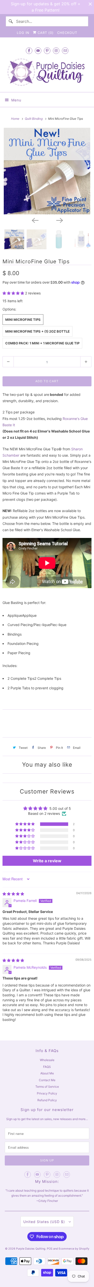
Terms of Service (47, 1086)
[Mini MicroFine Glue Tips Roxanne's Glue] (47, 171)
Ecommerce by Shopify (74, 1248)
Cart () (45, 33)
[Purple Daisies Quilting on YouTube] (38, 50)
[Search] (11, 21)
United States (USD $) (44, 1221)
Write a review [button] (47, 860)
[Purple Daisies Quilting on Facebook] (29, 50)
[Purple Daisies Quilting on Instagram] (56, 50)
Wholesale (47, 1060)
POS (49, 1248)
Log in (23, 33)
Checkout (67, 33)
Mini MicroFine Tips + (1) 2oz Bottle (37, 331)
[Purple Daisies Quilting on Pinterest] (47, 50)
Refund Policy (47, 1100)
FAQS (47, 1067)
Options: (9, 309)
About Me (47, 1073)
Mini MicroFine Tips (23, 320)
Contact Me (47, 1080)
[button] (14, 293)
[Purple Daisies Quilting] (47, 72)
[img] (13, 894)
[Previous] (34, 219)
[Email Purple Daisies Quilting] (65, 50)
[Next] (59, 219)
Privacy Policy (47, 1093)
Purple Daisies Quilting (30, 1248)
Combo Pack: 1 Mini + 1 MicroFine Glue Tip (42, 343)
